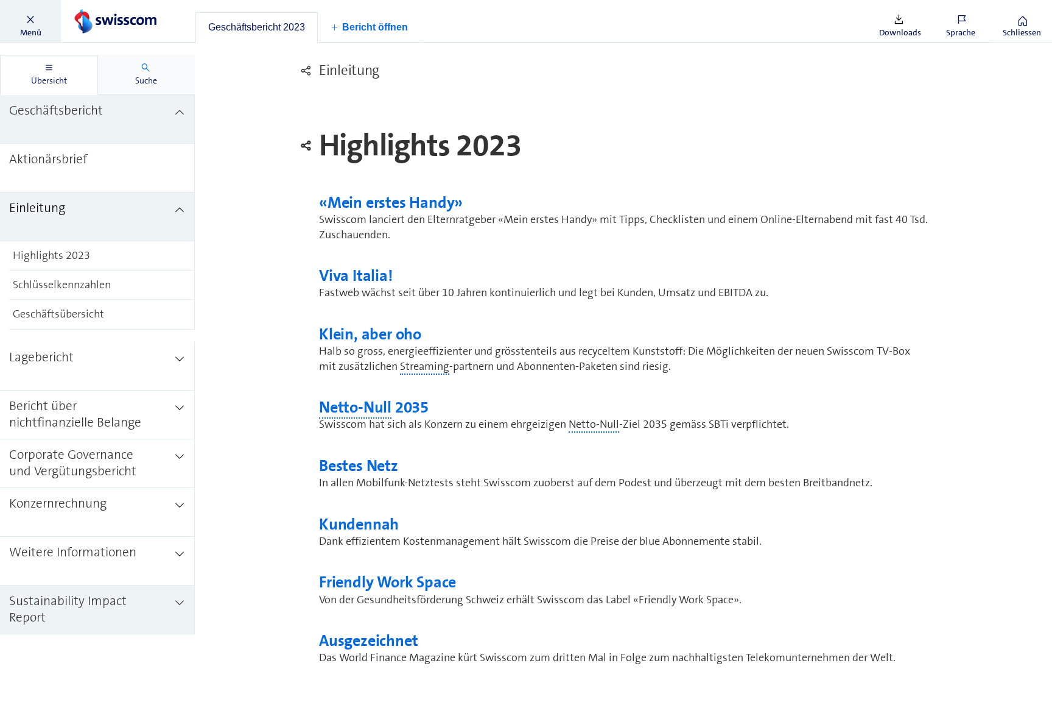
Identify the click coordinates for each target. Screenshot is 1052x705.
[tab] (256, 27)
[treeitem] (97, 119)
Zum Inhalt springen (91, 7)
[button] (30, 21)
